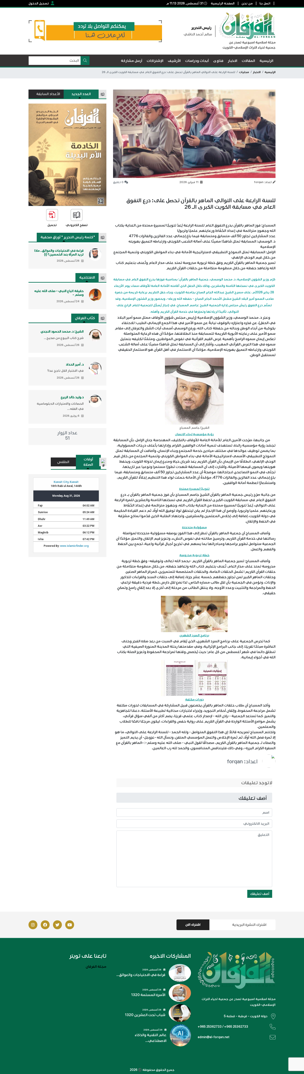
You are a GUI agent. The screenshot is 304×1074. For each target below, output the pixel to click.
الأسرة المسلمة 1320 (148, 995)
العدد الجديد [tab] (81, 94)
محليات (244, 72)
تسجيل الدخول (38, 3)
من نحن (247, 3)
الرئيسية (270, 72)
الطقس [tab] (63, 462)
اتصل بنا (264, 3)
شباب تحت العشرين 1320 (145, 1015)
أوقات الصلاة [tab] (88, 462)
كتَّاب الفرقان (85, 318)
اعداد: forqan (242, 761)
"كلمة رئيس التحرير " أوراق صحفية (68, 237)
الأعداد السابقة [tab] (48, 94)
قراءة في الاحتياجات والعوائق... (140, 975)
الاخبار (257, 72)
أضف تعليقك (259, 894)
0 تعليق (118, 182)
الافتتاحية (87, 277)
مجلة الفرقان (96, 966)
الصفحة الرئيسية (223, 3)
